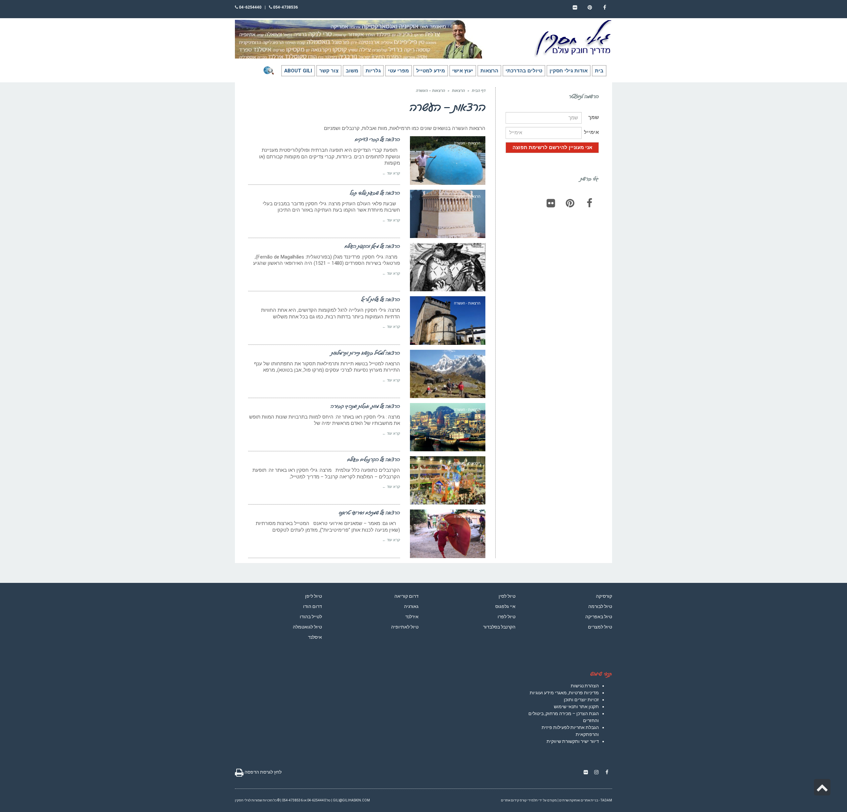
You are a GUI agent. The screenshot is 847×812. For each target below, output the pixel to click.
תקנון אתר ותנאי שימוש (576, 706)
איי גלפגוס (505, 606)
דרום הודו (312, 606)
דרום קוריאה (406, 596)
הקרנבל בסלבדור (499, 626)
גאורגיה (411, 606)
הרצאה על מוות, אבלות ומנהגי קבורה (365, 406)
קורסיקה (604, 596)
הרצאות (458, 91)
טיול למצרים (600, 626)
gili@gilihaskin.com (351, 800)
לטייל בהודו (311, 616)
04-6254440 (249, 7)
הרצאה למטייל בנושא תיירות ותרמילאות (365, 353)
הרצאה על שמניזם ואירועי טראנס (369, 512)
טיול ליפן (313, 596)
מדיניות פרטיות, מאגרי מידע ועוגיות (564, 692)
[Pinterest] (570, 203)
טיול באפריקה (598, 616)
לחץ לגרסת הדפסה (263, 772)
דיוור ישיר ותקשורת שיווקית (573, 741)
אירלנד (412, 616)
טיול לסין (507, 596)
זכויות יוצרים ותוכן (581, 699)
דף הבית (478, 91)
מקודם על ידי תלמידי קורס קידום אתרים (529, 800)
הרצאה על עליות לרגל (380, 299)
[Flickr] (550, 203)
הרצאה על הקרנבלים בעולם (373, 459)
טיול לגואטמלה (307, 626)
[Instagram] (596, 772)
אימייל (591, 132)
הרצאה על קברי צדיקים (377, 139)
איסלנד (315, 637)
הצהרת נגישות (585, 685)
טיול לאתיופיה (405, 626)
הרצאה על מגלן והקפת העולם (372, 246)
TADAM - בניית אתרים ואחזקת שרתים (585, 800)
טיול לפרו (506, 616)
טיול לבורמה (600, 606)
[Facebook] (589, 203)
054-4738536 (285, 7)
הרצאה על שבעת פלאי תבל (375, 193)
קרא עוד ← (391, 173)
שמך (593, 117)
